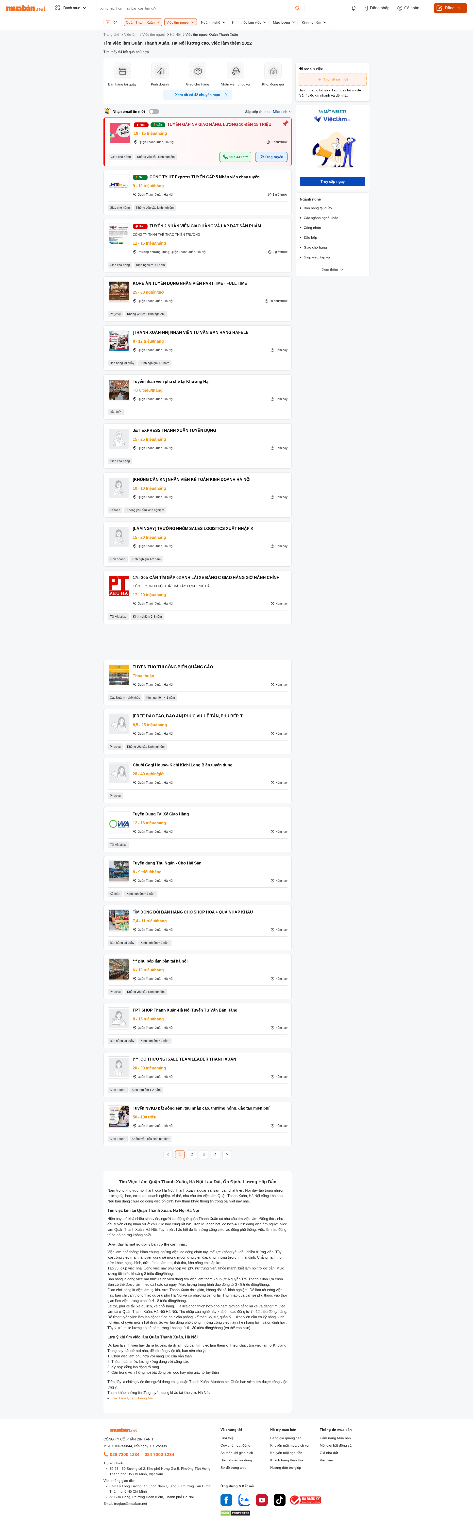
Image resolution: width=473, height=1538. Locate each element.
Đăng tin (452, 8)
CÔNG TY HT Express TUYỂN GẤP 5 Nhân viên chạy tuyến (205, 177)
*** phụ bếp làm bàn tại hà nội (160, 961)
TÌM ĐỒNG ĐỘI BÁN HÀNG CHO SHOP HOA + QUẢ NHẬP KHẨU (193, 912)
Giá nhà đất (329, 1453)
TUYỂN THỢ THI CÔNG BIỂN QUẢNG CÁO (173, 667)
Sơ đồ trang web (233, 1468)
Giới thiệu (228, 1438)
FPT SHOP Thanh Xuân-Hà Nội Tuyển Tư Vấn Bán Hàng (185, 1010)
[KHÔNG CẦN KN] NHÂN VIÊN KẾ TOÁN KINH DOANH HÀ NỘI (191, 479)
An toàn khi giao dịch (236, 1453)
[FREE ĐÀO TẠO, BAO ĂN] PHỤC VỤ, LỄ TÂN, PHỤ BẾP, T (188, 716)
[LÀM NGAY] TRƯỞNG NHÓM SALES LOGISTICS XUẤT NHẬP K (193, 528)
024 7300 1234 (159, 1454)
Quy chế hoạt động (235, 1445)
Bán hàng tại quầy (318, 208)
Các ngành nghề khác (321, 218)
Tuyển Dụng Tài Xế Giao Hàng (161, 814)
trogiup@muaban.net (130, 1503)
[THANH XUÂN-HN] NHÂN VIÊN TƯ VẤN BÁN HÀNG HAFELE (191, 332)
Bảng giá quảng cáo (286, 1438)
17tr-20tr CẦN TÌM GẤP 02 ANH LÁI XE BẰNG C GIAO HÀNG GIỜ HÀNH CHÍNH (206, 577)
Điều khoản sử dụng (236, 1460)
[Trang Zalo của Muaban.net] (244, 1500)
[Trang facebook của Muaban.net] (226, 1500)
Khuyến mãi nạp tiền (286, 1453)
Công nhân (312, 228)
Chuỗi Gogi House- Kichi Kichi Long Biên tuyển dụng (183, 765)
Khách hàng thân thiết (287, 1460)
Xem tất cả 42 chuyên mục (197, 95)
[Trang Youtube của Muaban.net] (262, 1500)
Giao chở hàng (315, 247)
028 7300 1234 (124, 1454)
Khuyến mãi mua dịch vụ (289, 1445)
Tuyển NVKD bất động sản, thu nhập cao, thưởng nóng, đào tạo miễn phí (201, 1108)
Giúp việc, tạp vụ (317, 257)
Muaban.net (220, 1382)
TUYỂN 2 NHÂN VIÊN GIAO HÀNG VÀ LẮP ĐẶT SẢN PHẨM (205, 226)
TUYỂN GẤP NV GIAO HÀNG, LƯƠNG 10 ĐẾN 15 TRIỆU (219, 124)
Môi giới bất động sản (337, 1445)
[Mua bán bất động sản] (25, 8)
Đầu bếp (310, 237)
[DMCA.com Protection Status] (235, 1514)
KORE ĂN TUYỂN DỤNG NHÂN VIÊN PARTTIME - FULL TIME (190, 283)
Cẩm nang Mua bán (335, 1438)
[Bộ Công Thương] (305, 1505)
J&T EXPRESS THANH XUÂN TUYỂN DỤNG (174, 430)
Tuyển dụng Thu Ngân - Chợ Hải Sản (167, 863)
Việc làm (326, 1460)
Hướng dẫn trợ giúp (285, 1468)
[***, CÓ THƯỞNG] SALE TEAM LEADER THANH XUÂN (184, 1059)
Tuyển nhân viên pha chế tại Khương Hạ (170, 381)
